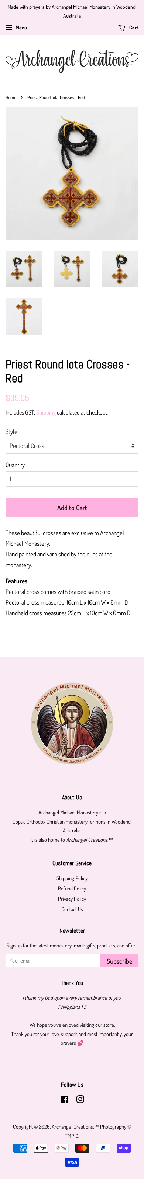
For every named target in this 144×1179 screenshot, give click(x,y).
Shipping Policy (72, 878)
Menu (20, 27)
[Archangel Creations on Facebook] (64, 1100)
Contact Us (72, 909)
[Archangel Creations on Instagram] (80, 1100)
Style (11, 432)
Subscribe (119, 961)
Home (11, 97)
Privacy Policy (72, 898)
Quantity (15, 465)
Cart (133, 27)
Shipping (46, 412)
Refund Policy (72, 888)
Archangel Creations (72, 1126)
